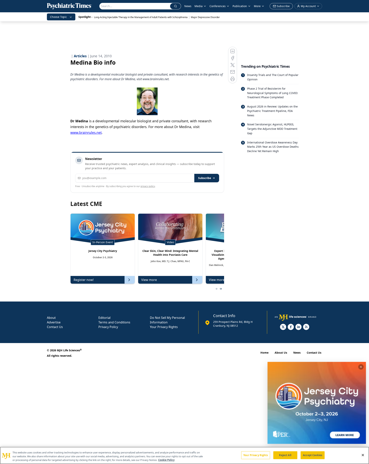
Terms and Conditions (114, 322)
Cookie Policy (166, 460)
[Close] (363, 455)
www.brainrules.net (86, 132)
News (187, 6)
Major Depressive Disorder (205, 17)
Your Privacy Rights (164, 327)
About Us (281, 352)
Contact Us (55, 327)
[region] (184, 455)
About (51, 318)
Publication (240, 6)
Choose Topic (58, 17)
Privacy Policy (108, 327)
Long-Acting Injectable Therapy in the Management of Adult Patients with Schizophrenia (141, 17)
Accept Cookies (312, 455)
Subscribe (204, 178)
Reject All (285, 455)
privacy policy (147, 186)
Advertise (54, 322)
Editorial (104, 318)
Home (264, 352)
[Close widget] (361, 367)
